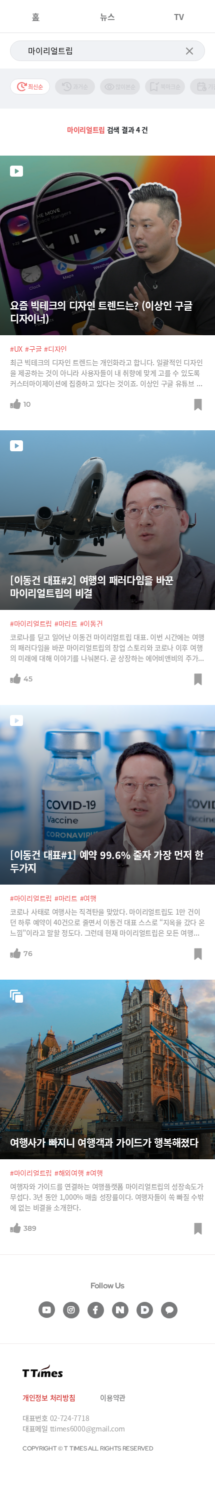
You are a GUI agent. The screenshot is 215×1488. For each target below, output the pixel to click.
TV (179, 17)
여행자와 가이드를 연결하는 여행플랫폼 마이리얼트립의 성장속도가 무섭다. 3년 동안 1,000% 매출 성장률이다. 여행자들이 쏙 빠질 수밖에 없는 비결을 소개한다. (107, 1196)
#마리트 (66, 623)
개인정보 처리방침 (48, 1397)
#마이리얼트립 (31, 623)
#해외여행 (69, 1172)
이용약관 (113, 1397)
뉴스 (107, 17)
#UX (16, 348)
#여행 (88, 898)
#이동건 (91, 623)
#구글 (33, 348)
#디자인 (55, 348)
